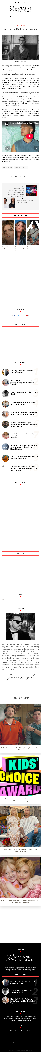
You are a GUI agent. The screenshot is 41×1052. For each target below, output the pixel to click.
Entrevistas (20, 25)
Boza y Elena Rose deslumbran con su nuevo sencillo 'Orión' (22, 403)
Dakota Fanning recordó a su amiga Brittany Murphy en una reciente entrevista (22, 436)
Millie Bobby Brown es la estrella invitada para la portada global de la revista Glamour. (24, 383)
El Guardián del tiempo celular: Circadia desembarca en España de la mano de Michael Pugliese (23, 447)
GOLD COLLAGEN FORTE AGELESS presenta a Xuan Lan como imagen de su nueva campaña (23, 468)
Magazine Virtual (21, 167)
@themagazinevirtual (9, 600)
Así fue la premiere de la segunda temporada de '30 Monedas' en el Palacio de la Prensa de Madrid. (24, 424)
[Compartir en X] (16, 176)
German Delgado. (20, 1046)
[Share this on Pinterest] (20, 176)
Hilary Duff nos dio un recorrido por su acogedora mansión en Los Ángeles (23, 413)
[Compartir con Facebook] (11, 176)
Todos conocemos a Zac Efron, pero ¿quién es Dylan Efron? (20, 749)
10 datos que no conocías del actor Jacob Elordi (21, 991)
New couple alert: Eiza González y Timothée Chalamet (21, 372)
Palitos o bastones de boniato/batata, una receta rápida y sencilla (24, 457)
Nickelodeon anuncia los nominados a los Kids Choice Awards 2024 (20, 800)
